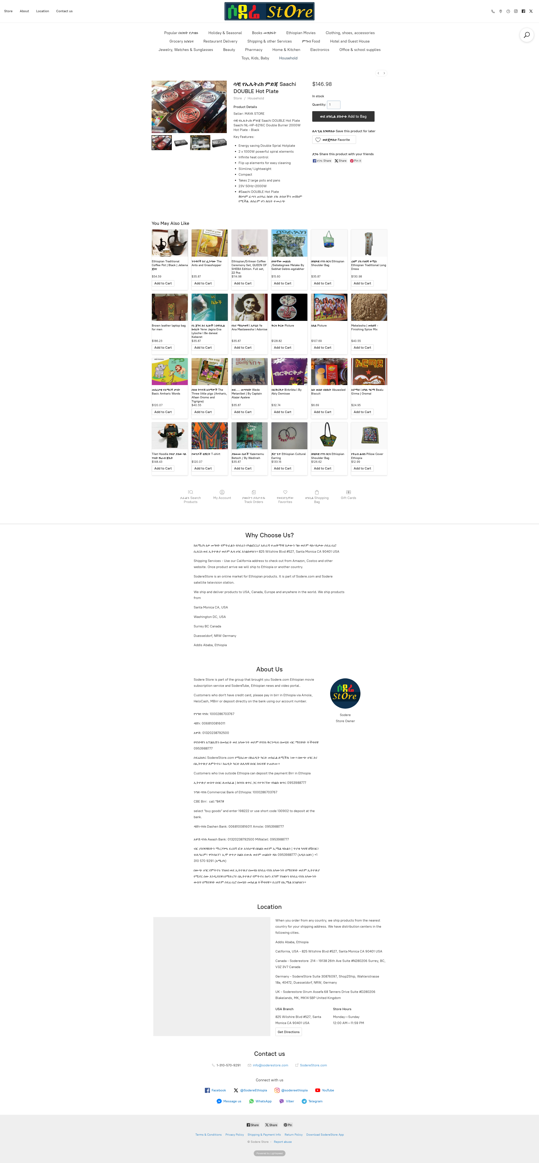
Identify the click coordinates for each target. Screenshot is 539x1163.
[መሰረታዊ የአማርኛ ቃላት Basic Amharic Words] (170, 371)
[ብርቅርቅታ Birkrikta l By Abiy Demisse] (289, 371)
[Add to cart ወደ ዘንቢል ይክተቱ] (163, 283)
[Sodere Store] (269, 11)
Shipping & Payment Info (264, 1134)
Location (42, 11)
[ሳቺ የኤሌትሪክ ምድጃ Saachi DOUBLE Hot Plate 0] (162, 142)
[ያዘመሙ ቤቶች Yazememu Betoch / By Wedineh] (250, 435)
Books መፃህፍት (264, 33)
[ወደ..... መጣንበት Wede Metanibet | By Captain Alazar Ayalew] (250, 371)
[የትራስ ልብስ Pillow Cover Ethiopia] (369, 435)
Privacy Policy (234, 1134)
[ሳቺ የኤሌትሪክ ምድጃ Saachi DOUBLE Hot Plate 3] (219, 142)
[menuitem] (378, 73)
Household (288, 58)
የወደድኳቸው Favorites (285, 500)
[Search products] (527, 35)
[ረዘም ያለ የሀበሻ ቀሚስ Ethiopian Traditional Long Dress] (369, 243)
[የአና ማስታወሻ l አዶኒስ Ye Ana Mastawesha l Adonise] (250, 307)
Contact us (64, 11)
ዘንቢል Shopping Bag (317, 500)
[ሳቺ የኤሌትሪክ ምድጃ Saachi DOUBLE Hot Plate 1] (180, 142)
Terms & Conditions (208, 1134)
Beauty (229, 49)
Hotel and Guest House (350, 41)
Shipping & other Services (269, 41)
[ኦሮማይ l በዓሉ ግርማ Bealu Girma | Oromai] (369, 371)
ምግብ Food (311, 41)
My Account (222, 498)
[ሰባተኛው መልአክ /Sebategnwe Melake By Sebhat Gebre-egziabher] (289, 243)
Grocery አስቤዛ (181, 41)
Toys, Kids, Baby (255, 58)
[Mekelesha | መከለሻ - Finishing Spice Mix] (369, 307)
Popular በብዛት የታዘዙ (181, 33)
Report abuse (283, 1142)
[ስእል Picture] (329, 307)
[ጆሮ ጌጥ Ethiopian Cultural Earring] (289, 435)
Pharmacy (253, 49)
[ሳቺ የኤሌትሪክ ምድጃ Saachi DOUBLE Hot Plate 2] (200, 142)
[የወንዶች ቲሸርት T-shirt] (210, 435)
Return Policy (294, 1134)
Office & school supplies (360, 49)
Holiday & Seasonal (225, 33)
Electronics (319, 49)
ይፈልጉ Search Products (190, 500)
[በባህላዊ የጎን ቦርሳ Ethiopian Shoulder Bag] (329, 243)
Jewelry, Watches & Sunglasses (186, 49)
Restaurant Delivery (220, 41)
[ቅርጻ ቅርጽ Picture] (289, 307)
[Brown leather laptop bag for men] (170, 307)
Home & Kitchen (286, 49)
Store (8, 11)
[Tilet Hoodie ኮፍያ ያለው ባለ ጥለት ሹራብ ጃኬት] (170, 435)
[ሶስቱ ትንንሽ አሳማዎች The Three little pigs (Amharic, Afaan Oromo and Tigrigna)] (210, 371)
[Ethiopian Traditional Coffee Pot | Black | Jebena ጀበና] (170, 243)
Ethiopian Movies (301, 33)
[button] (334, 139)
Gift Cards (348, 498)
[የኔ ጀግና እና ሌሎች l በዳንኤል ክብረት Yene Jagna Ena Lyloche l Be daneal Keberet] (210, 307)
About (24, 11)
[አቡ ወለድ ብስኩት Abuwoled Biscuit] (329, 371)
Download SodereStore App (325, 1134)
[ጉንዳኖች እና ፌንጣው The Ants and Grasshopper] (210, 243)
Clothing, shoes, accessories (350, 33)
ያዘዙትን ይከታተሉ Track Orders (253, 500)
